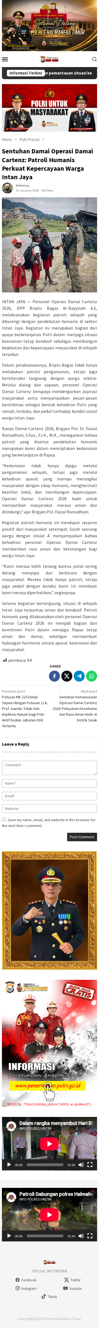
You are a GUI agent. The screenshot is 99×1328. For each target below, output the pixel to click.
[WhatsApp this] (91, 676)
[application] (49, 1144)
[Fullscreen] (90, 1164)
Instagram (29, 1288)
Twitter (75, 1280)
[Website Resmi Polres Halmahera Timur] (49, 58)
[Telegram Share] (79, 676)
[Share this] (54, 676)
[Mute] (81, 1164)
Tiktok (52, 1296)
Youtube (75, 1288)
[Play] (9, 1164)
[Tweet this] (66, 676)
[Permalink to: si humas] (7, 187)
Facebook (28, 1280)
